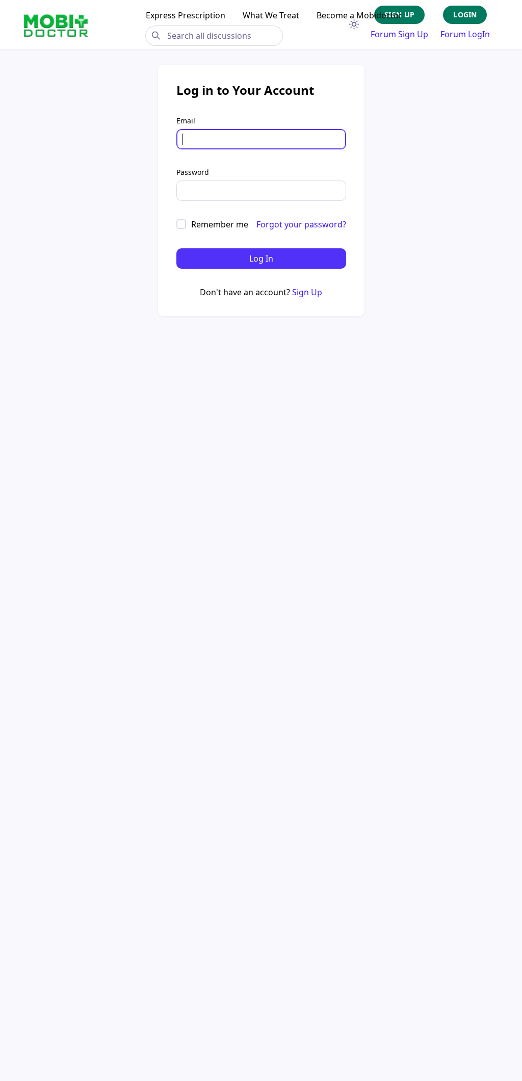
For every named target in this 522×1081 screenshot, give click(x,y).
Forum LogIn (465, 34)
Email (185, 120)
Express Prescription (185, 15)
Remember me (219, 224)
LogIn (465, 14)
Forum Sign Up (399, 34)
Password (192, 172)
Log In (261, 258)
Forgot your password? (301, 224)
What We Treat (271, 15)
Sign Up (307, 292)
